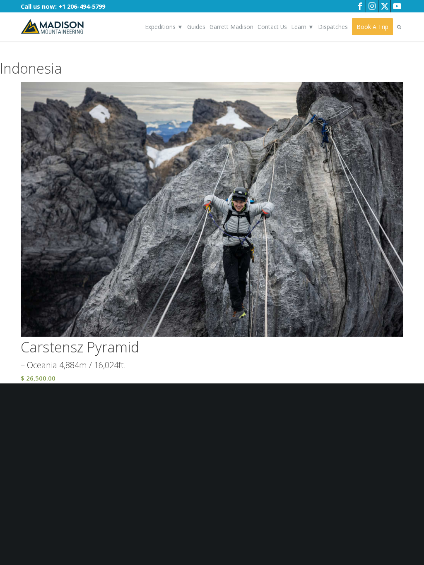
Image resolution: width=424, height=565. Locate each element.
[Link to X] (384, 6)
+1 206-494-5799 (81, 6)
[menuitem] (164, 26)
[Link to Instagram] (372, 6)
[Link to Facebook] (360, 6)
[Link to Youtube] (397, 6)
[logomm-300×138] (52, 26)
